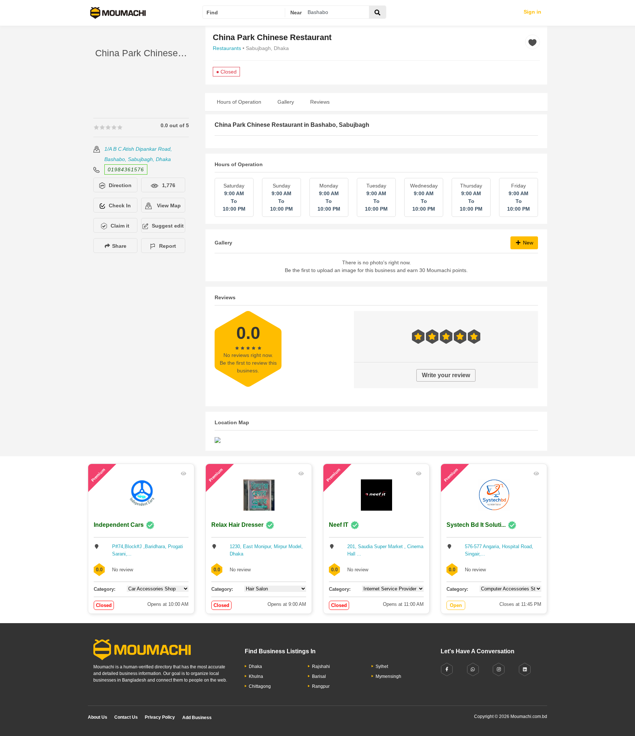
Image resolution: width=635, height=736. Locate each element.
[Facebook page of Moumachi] (447, 669)
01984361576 (126, 169)
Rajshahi (321, 666)
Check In (120, 205)
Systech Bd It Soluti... (476, 525)
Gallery (285, 102)
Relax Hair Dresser (237, 525)
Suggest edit (168, 226)
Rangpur (321, 686)
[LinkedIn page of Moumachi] (525, 669)
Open (456, 605)
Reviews (320, 102)
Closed (104, 605)
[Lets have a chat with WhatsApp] (473, 669)
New (527, 243)
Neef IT (338, 525)
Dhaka (255, 666)
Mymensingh (388, 676)
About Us (97, 717)
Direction (120, 185)
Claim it (120, 226)
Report (167, 246)
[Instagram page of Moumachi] (498, 669)
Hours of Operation (239, 102)
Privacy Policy (160, 717)
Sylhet (382, 666)
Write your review (446, 375)
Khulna (256, 676)
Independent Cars (119, 525)
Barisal (319, 676)
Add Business (197, 717)
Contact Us (126, 717)
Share (118, 246)
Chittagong (260, 686)
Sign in (532, 12)
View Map (168, 205)
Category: (104, 589)
